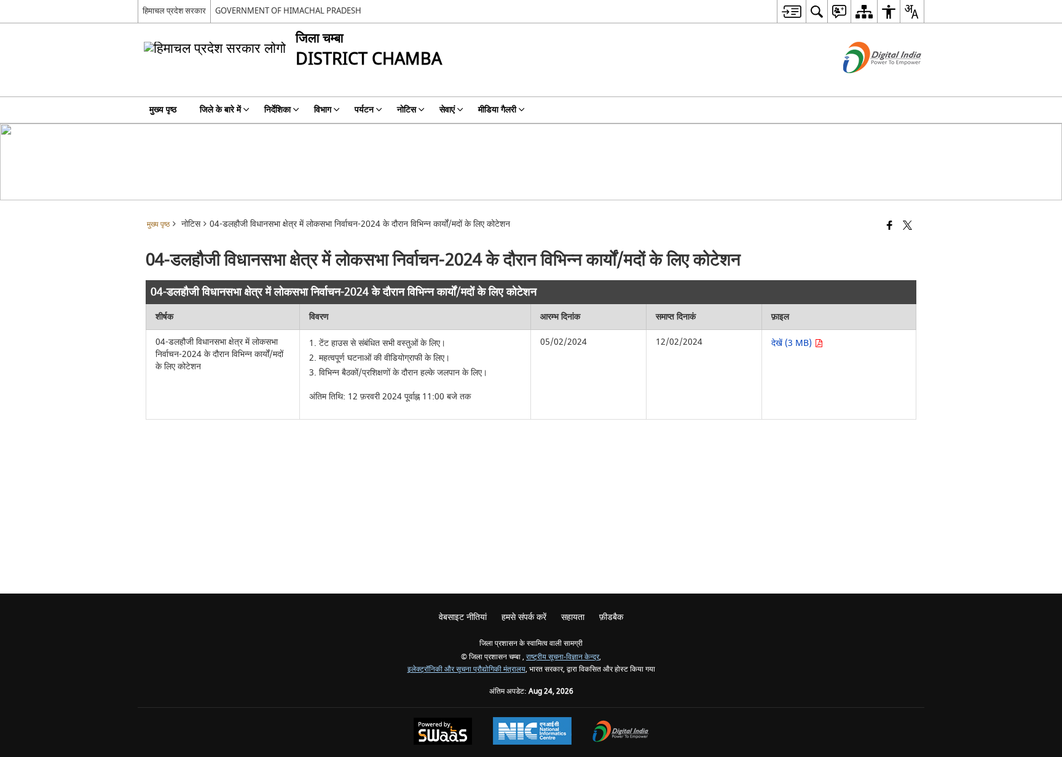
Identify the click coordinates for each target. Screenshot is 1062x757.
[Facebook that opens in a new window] (889, 226)
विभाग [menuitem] (322, 109)
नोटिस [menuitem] (406, 109)
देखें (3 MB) (792, 343)
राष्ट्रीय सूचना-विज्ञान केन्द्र (562, 657)
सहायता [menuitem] (572, 617)
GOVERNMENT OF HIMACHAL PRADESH (288, 11)
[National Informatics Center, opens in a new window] (532, 732)
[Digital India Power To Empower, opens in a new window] (620, 732)
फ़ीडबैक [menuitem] (611, 617)
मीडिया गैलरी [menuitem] (497, 109)
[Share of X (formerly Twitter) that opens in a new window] (907, 226)
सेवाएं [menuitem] (447, 109)
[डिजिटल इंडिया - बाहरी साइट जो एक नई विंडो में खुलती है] (866, 83)
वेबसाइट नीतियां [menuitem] (463, 617)
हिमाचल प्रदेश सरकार (174, 11)
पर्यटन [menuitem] (364, 109)
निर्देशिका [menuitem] (277, 109)
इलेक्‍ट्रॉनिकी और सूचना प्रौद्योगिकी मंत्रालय (466, 669)
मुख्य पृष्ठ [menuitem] (162, 109)
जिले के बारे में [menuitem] (220, 109)
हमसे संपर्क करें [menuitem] (524, 617)
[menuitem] (791, 11)
